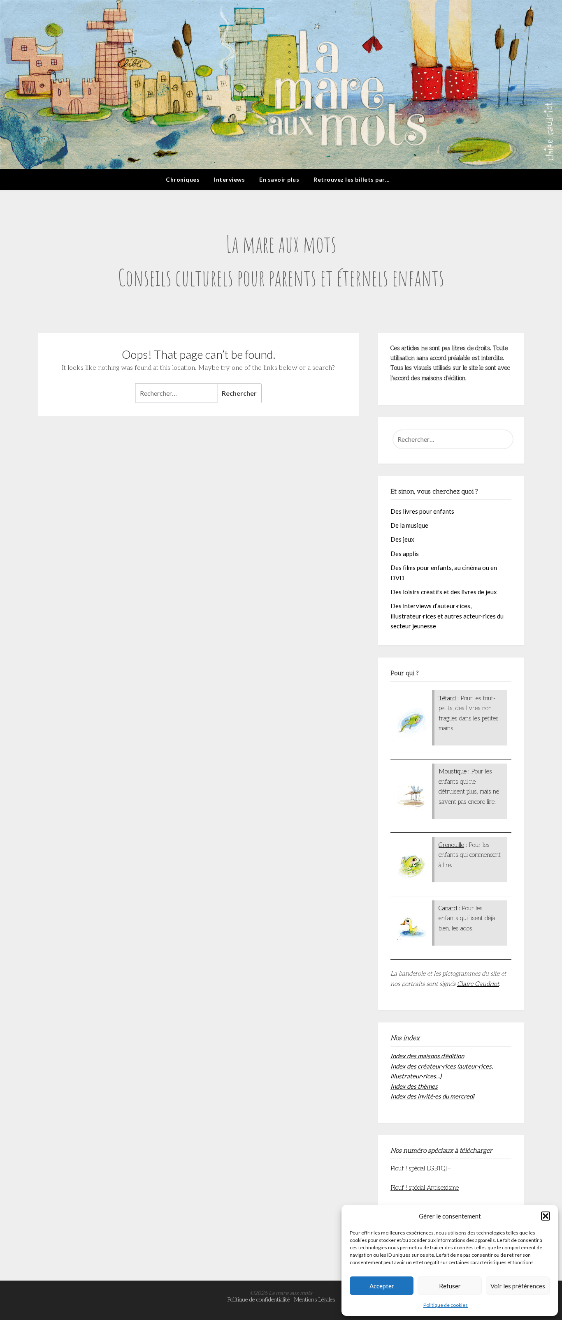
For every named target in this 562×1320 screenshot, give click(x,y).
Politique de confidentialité (259, 1299)
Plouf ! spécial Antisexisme (424, 1187)
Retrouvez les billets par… (352, 179)
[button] (545, 1216)
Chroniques (183, 179)
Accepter (381, 1286)
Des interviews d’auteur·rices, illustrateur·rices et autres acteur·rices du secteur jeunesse (447, 616)
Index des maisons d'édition (427, 1055)
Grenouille (451, 845)
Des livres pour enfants (422, 511)
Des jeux (402, 539)
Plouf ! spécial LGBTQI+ (420, 1168)
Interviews (229, 179)
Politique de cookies (445, 1305)
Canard (448, 908)
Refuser (450, 1286)
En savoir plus (279, 179)
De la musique (409, 525)
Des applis (404, 553)
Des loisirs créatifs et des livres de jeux (443, 591)
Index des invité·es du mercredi (432, 1096)
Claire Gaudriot (478, 984)
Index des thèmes (414, 1086)
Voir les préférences (517, 1286)
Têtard (447, 698)
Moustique (453, 771)
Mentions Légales (314, 1299)
